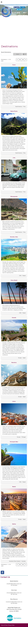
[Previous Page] (17, 59)
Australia (24, 561)
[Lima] (14, 170)
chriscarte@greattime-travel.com (14, 592)
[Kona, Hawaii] (14, 293)
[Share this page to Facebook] (16, 7)
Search (17, 54)
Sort (25, 54)
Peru (24, 106)
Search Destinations (6, 52)
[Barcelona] (14, 375)
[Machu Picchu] (14, 124)
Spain (24, 357)
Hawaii (24, 275)
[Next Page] (25, 59)
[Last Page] (22, 59)
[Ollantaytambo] (14, 209)
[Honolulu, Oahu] (14, 249)
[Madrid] (14, 499)
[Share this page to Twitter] (19, 9)
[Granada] (14, 330)
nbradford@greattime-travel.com (14, 583)
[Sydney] (14, 536)
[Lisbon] (14, 414)
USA (20, 275)
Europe (20, 357)
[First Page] (19, 59)
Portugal (24, 437)
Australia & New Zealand (14, 561)
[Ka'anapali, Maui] (14, 454)
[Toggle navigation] (1, 2)
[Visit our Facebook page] (2, 572)
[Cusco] (14, 77)
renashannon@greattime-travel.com (14, 601)
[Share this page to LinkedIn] (22, 7)
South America (18, 106)
